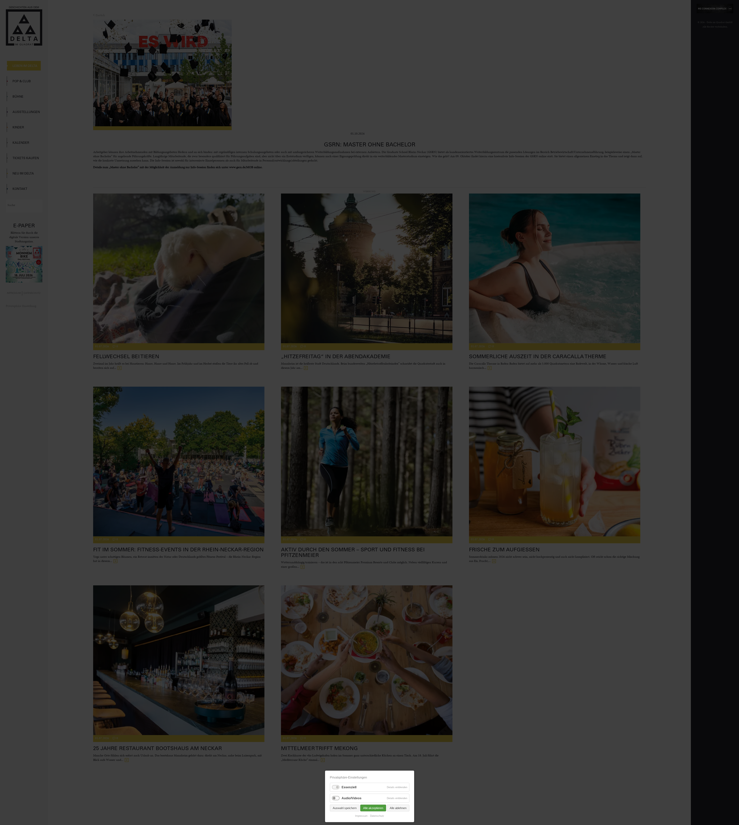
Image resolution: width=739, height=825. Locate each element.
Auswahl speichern (345, 808)
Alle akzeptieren (373, 808)
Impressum (361, 816)
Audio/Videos (351, 798)
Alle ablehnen (398, 808)
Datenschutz (377, 816)
